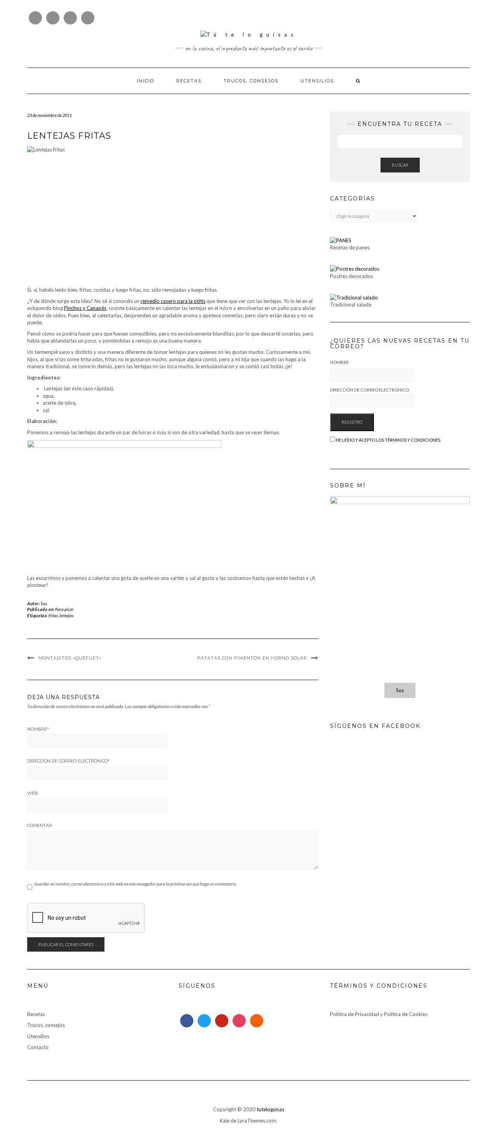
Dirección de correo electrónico (68, 761)
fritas (53, 615)
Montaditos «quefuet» (69, 658)
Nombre (38, 729)
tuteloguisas (270, 1109)
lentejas (66, 615)
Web (32, 793)
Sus (44, 603)
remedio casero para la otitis (173, 301)
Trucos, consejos (251, 81)
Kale (224, 1120)
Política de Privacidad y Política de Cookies (378, 1014)
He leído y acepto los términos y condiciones (388, 439)
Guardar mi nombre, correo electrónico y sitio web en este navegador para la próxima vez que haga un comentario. (135, 883)
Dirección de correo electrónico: (370, 389)
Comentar (39, 825)
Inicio (145, 81)
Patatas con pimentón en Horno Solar (252, 658)
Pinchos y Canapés (85, 308)
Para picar (64, 609)
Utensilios (317, 81)
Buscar (400, 164)
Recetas (189, 81)
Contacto (38, 1047)
